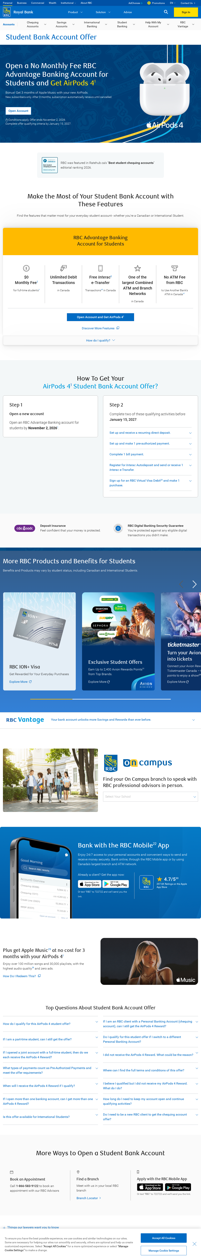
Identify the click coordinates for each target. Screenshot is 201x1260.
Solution (101, 12)
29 (49, 949)
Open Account (18, 111)
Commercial (37, 3)
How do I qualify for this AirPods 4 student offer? (36, 1024)
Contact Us (187, 3)
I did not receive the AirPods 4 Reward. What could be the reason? (148, 1055)
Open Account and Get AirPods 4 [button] (100, 317)
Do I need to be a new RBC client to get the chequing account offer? (145, 1117)
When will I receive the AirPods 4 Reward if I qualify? (39, 1086)
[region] (100, 643)
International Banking (92, 24)
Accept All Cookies (163, 1238)
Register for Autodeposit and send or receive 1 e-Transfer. (146, 467)
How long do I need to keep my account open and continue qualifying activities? (143, 1101)
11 (143, 669)
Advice (128, 12)
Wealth (52, 3)
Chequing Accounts (32, 24)
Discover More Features (98, 328)
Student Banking (122, 24)
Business (21, 3)
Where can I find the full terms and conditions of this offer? (143, 1070)
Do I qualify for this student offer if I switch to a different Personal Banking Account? (142, 1039)
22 (154, 844)
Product (73, 12)
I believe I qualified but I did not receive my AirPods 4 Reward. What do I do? (145, 1086)
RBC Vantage (183, 24)
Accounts (9, 24)
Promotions (158, 3)
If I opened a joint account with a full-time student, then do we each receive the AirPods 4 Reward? (45, 1055)
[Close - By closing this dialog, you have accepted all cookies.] (194, 1244)
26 (33, 968)
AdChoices (134, 3)
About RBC (86, 3)
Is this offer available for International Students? (36, 1117)
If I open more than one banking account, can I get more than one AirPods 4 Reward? (48, 1101)
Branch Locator (87, 1198)
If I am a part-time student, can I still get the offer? (37, 1039)
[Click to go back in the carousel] (181, 584)
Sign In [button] (186, 12)
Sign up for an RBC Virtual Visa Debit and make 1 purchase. (145, 483)
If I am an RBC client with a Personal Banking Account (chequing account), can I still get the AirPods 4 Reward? (147, 1024)
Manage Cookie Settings (164, 1250)
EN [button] (171, 3)
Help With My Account (153, 24)
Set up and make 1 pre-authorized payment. (140, 443)
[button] (166, 12)
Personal (7, 3)
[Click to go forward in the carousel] (194, 584)
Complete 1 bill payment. (127, 454)
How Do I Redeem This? (19, 976)
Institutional (67, 3)
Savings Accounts (61, 24)
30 (177, 878)
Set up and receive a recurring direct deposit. (140, 433)
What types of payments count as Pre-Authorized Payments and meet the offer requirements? (47, 1070)
